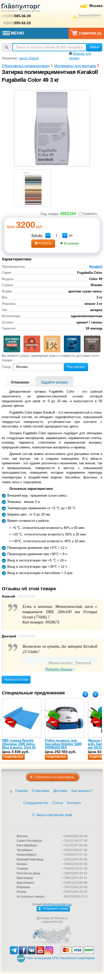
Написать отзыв (16, 679)
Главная (21, 791)
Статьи (57, 803)
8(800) (17, 23)
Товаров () (90, 33)
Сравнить (90, 213)
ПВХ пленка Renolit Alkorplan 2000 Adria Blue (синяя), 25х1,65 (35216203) (19, 746)
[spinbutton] (56, 235)
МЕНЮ (17, 33)
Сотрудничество (35, 803)
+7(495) (16, 16)
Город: (7, 367)
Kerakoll (95, 266)
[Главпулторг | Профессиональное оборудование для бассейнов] (21, 9)
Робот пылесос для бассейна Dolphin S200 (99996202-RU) (63, 744)
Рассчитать (76, 367)
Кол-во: (37, 235)
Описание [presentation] (20, 382)
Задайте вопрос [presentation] (54, 382)
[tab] (20, 381)
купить (45, 243)
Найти (94, 47)
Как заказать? (82, 791)
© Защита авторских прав (52, 815)
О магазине (40, 791)
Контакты (74, 803)
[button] (64, 235)
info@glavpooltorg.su (57, 904)
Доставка (60, 791)
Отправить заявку (55, 908)
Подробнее (13, 757)
